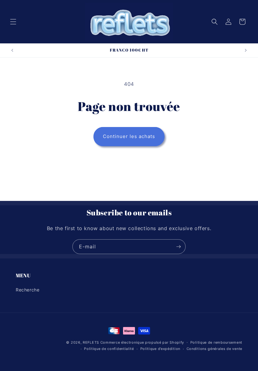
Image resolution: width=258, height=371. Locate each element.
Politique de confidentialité (109, 348)
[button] (13, 22)
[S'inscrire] (178, 246)
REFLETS (91, 342)
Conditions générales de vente (214, 348)
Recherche (27, 289)
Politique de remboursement (216, 342)
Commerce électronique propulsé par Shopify (142, 342)
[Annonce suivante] (246, 50)
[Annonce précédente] (12, 50)
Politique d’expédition (160, 348)
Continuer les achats (129, 136)
